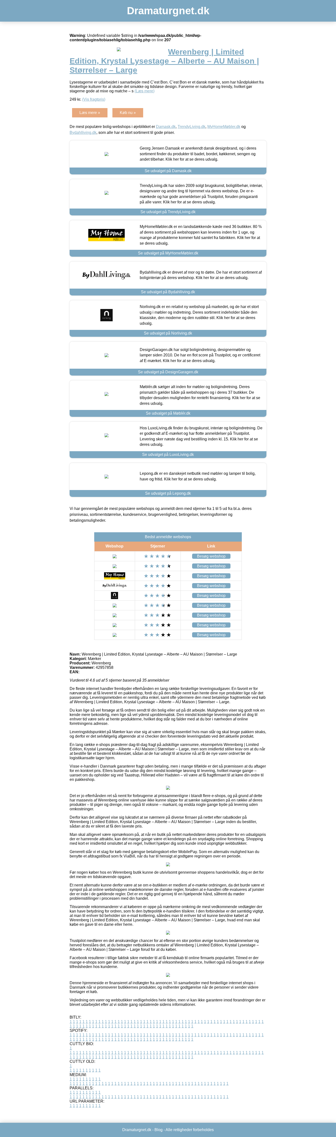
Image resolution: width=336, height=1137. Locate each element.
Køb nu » (128, 113)
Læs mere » (89, 113)
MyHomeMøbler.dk (223, 127)
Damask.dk (166, 127)
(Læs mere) (144, 91)
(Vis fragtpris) (93, 99)
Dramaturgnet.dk (168, 10)
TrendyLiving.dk (191, 127)
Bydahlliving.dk (83, 132)
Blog (158, 1130)
